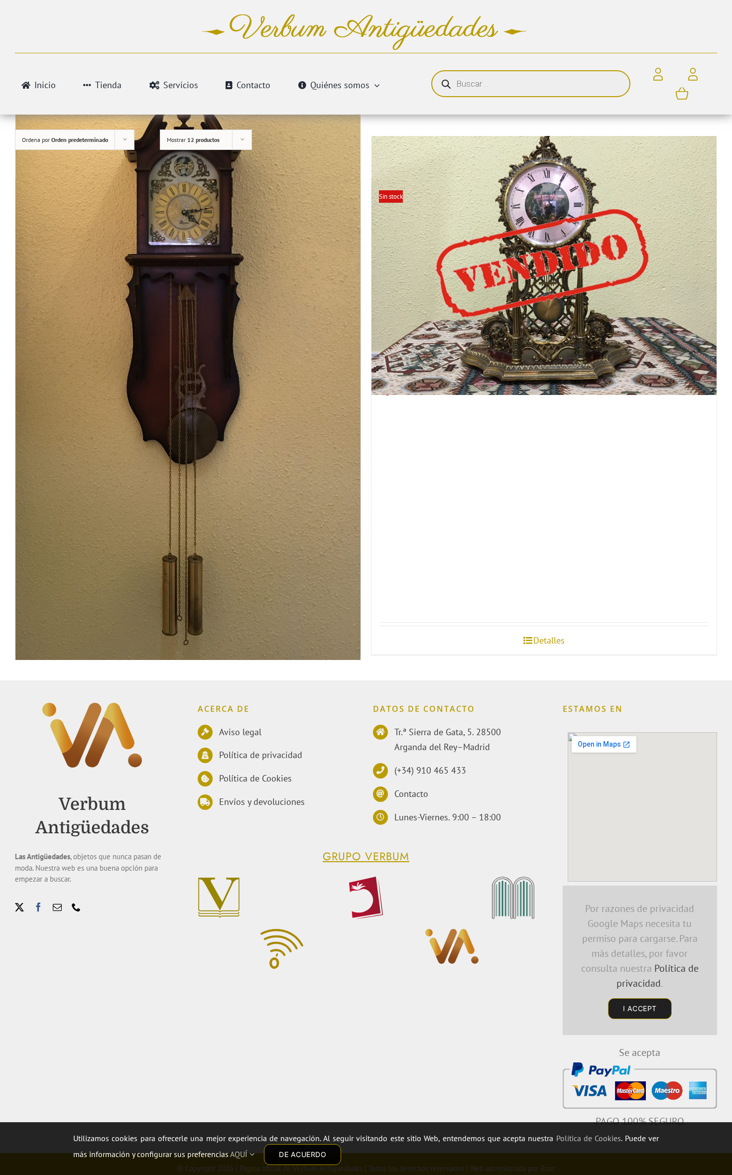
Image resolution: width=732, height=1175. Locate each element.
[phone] (76, 907)
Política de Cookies (255, 778)
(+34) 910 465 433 (430, 770)
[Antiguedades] (92, 707)
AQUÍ (239, 1154)
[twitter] (19, 907)
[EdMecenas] (513, 881)
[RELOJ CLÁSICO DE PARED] (188, 370)
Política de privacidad (260, 755)
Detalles (549, 640)
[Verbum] (219, 881)
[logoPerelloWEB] (366, 881)
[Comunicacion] (281, 933)
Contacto (411, 793)
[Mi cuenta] (693, 74)
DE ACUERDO (302, 1154)
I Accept (640, 1008)
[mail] (57, 907)
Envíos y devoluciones (262, 801)
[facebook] (38, 907)
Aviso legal (240, 732)
